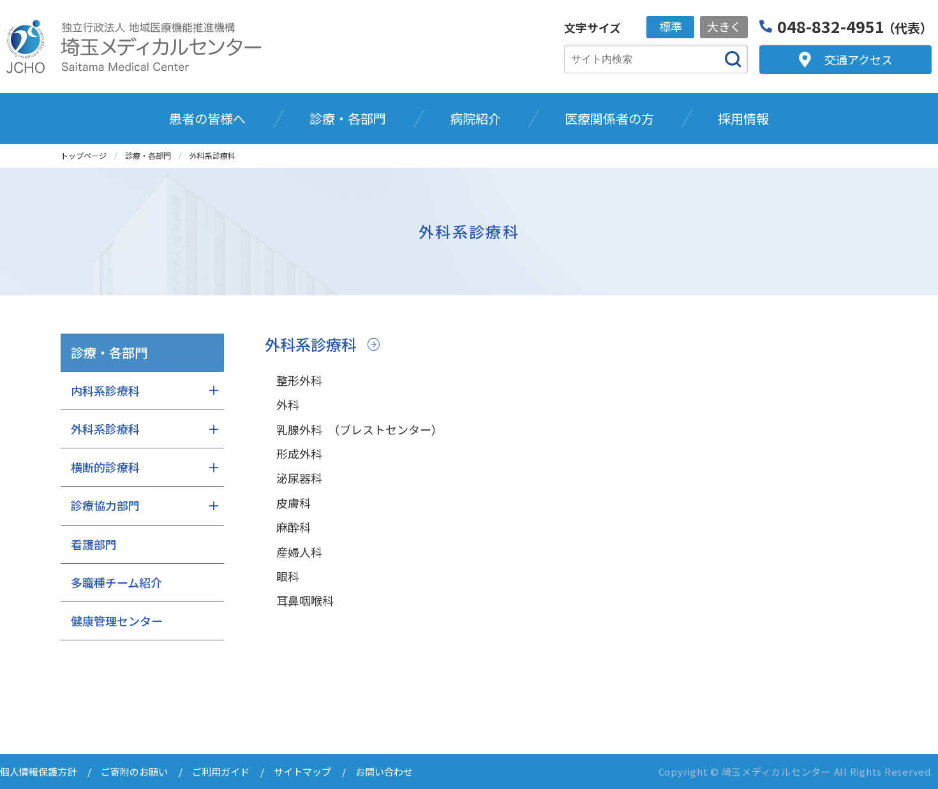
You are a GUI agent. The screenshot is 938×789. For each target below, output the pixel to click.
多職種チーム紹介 (116, 582)
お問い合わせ (384, 771)
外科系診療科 (311, 344)
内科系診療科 (105, 390)
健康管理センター (117, 620)
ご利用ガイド (220, 771)
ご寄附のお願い (134, 771)
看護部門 (94, 544)
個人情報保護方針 (38, 771)
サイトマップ (302, 771)
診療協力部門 (105, 505)
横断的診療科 (105, 467)
